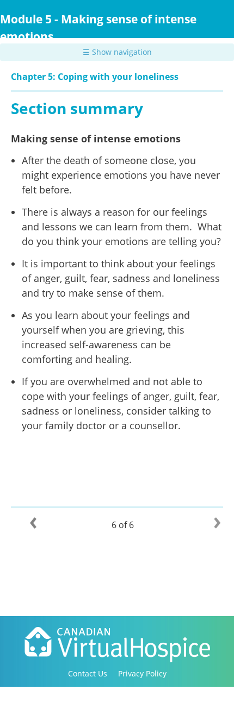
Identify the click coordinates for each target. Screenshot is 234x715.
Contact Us (87, 673)
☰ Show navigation (117, 52)
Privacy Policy (142, 673)
